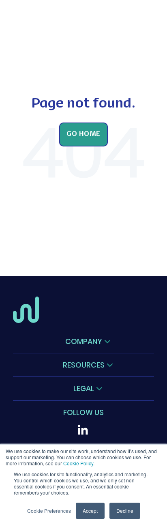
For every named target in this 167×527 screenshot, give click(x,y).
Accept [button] (90, 510)
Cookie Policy (78, 463)
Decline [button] (124, 510)
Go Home (83, 134)
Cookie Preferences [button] (49, 510)
